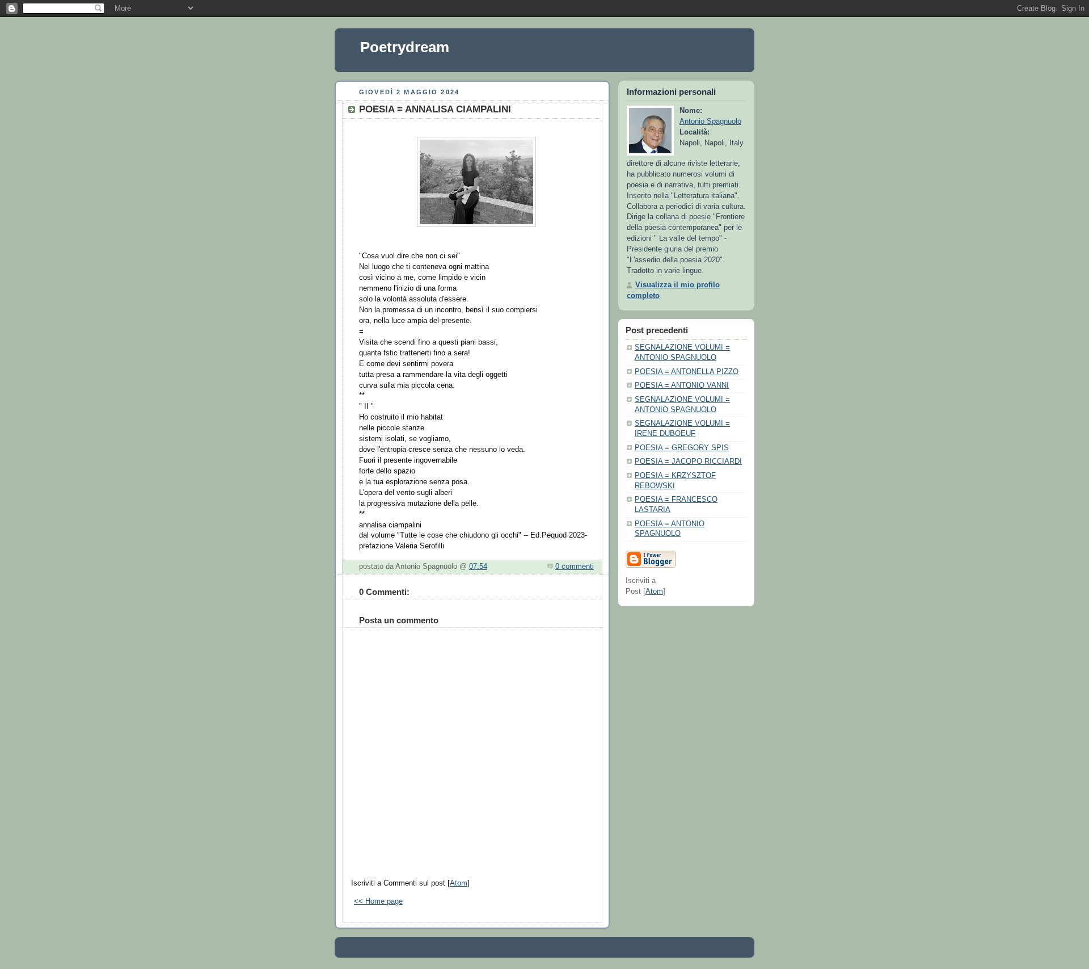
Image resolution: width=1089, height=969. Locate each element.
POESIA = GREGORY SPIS (682, 448)
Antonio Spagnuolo (710, 121)
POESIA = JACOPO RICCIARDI (688, 461)
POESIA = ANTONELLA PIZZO (686, 372)
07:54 (478, 567)
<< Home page (378, 901)
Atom (458, 883)
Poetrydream (404, 47)
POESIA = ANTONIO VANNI (682, 385)
